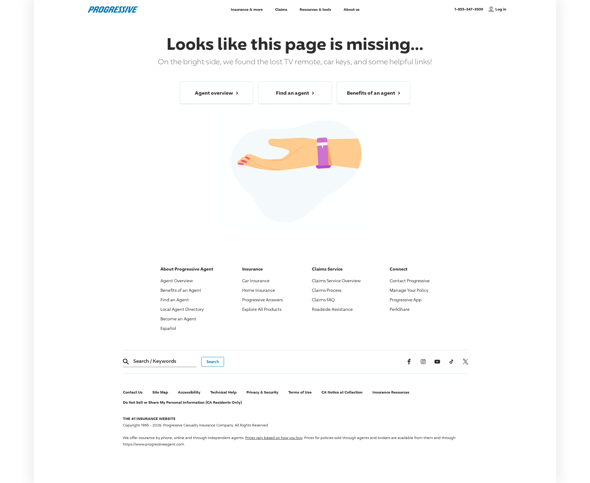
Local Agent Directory (182, 309)
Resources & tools (315, 9)
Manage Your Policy (409, 290)
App (406, 299)
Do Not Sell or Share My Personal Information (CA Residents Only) (182, 402)
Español (168, 328)
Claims (281, 9)
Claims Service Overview (336, 280)
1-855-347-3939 (470, 8)
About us (352, 9)
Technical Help (223, 392)
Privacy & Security (262, 392)
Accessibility (189, 392)
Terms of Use (300, 392)
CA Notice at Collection (342, 392)
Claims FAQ (323, 299)
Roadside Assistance (332, 309)
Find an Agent (174, 299)
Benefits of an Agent (180, 290)
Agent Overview (176, 280)
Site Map (160, 392)
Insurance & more (247, 9)
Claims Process (326, 290)
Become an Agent (178, 318)
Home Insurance (258, 290)
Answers (262, 299)
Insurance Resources (390, 392)
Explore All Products (261, 309)
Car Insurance (255, 280)
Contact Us (133, 392)
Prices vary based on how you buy (273, 437)
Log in (500, 9)
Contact (410, 280)
